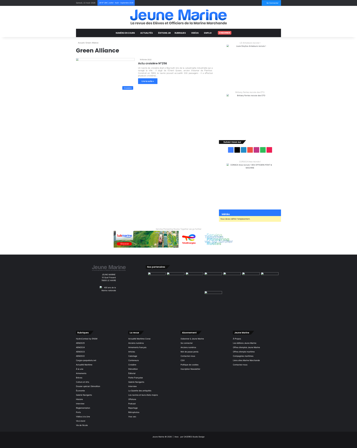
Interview (80, 404)
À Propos (237, 339)
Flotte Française (135, 378)
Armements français (137, 347)
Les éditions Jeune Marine (244, 343)
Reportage (133, 408)
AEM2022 (80, 356)
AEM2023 (80, 352)
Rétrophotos (133, 412)
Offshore (132, 399)
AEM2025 (80, 343)
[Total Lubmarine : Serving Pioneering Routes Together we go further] (178, 239)
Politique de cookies (189, 365)
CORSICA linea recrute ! (250, 161)
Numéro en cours (125, 33)
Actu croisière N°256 (152, 63)
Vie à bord (80, 421)
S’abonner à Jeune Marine (192, 339)
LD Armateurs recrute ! (250, 43)
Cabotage (132, 356)
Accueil (80, 43)
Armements (81, 373)
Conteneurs (133, 360)
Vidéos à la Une (83, 416)
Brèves (79, 378)
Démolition (133, 369)
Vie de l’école (82, 425)
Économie (80, 391)
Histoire (79, 399)
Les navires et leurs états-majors (143, 395)
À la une (79, 369)
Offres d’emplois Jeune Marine (246, 347)
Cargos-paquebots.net (86, 360)
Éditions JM (164, 33)
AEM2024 (80, 347)
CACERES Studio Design (194, 437)
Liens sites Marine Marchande (246, 360)
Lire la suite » (148, 81)
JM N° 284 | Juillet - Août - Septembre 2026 (116, 3)
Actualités (146, 33)
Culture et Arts (82, 382)
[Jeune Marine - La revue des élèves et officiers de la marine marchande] (178, 17)
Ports (78, 412)
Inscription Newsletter (190, 369)
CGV (183, 360)
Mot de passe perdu (189, 352)
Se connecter (187, 343)
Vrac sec (132, 416)
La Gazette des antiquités (139, 391)
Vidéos (195, 33)
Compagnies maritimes (243, 356)
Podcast (132, 404)
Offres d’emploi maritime (244, 352)
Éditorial (131, 373)
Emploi (208, 33)
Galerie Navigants (84, 395)
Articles (131, 352)
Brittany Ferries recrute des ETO (250, 92)
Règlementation (83, 408)
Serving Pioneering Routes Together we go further (178, 229)
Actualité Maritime (84, 365)
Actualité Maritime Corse (139, 339)
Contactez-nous (188, 356)
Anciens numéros (136, 343)
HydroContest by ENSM (86, 339)
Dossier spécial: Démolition (88, 386)
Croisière (132, 365)
